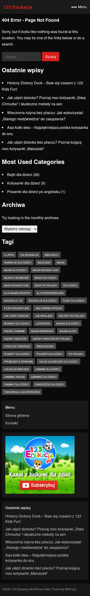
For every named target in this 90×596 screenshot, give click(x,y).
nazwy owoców (15, 338)
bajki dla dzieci (45, 277)
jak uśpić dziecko (16, 316)
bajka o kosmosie (16, 277)
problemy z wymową (18, 361)
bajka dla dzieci (15, 270)
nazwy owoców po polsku (51, 338)
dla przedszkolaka (50, 293)
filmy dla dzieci (74, 300)
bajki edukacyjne (16, 285)
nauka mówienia (42, 331)
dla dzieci (70, 285)
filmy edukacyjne (16, 308)
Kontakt (11, 423)
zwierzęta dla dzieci (49, 384)
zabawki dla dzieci (43, 376)
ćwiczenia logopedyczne (22, 392)
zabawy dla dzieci (16, 384)
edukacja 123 (13, 300)
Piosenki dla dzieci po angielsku (33, 191)
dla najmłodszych (17, 293)
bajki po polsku (46, 285)
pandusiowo (45, 346)
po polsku (76, 354)
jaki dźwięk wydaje (48, 308)
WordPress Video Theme (44, 589)
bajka (61, 262)
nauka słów (67, 331)
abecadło (51, 255)
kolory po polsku (71, 316)
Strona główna (17, 415)
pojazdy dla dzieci (49, 354)
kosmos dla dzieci (17, 323)
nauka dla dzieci (67, 323)
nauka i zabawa (14, 331)
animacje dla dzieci (17, 262)
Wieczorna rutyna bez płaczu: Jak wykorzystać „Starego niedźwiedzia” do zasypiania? (43, 544)
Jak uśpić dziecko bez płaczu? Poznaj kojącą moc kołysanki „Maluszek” (42, 570)
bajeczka (44, 262)
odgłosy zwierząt (17, 346)
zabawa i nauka (14, 376)
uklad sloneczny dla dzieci (58, 361)
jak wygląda (44, 316)
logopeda (43, 323)
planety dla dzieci (17, 354)
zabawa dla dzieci (47, 369)
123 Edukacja (17, 7)
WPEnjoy (70, 589)
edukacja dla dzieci (43, 300)
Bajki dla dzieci (19, 174)
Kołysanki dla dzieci (23, 183)
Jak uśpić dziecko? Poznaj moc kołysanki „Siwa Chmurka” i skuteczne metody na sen (44, 531)
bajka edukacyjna (45, 270)
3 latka (9, 255)
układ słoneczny (16, 369)
